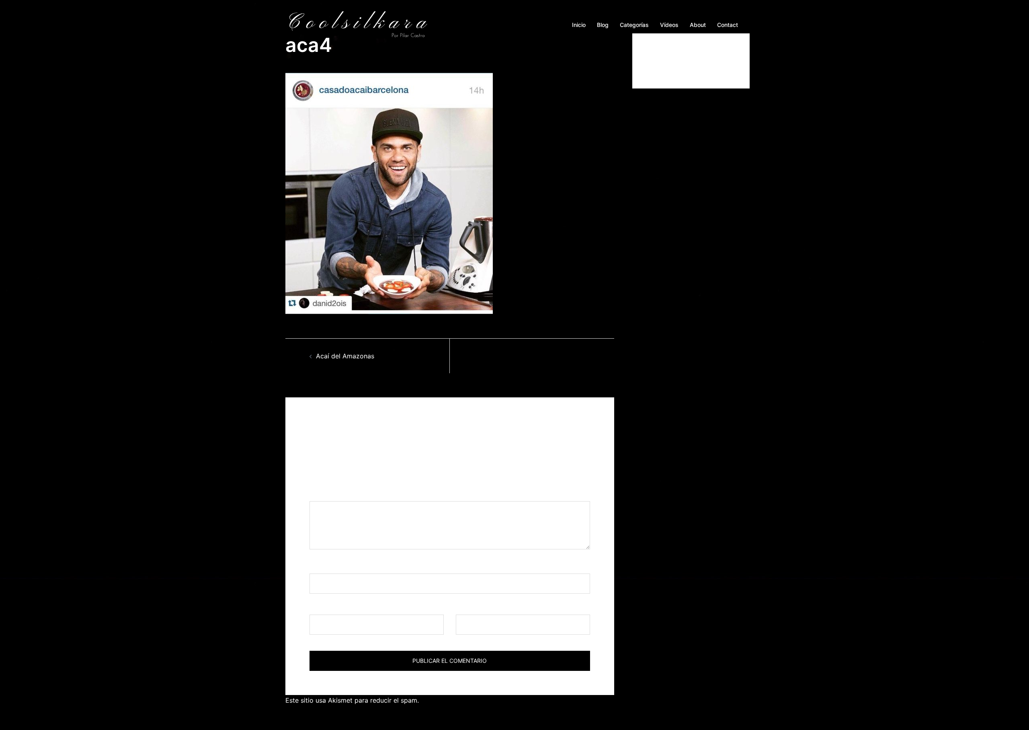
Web (462, 607)
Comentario (330, 494)
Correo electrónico (341, 607)
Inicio (579, 24)
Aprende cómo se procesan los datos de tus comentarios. (509, 700)
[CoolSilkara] (357, 24)
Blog (603, 24)
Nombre (324, 566)
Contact (727, 24)
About (698, 24)
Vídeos (669, 24)
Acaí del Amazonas (345, 356)
